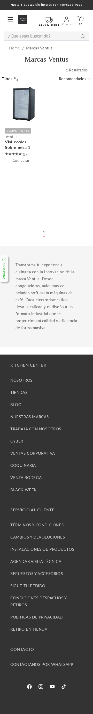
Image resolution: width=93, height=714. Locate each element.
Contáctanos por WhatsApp (41, 664)
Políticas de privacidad (36, 617)
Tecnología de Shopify (64, 711)
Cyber (16, 441)
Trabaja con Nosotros (35, 428)
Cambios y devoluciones (37, 537)
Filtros (7, 78)
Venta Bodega (26, 477)
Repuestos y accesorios (36, 573)
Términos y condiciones (37, 524)
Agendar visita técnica (35, 561)
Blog (15, 404)
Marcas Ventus (39, 48)
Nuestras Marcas (29, 416)
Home (14, 48)
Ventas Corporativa (32, 453)
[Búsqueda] (83, 36)
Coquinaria (23, 465)
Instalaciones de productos (42, 549)
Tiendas (18, 392)
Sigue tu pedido (27, 585)
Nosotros (21, 380)
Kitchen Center (36, 711)
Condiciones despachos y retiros (38, 601)
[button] (10, 19)
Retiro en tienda (29, 629)
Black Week (23, 489)
